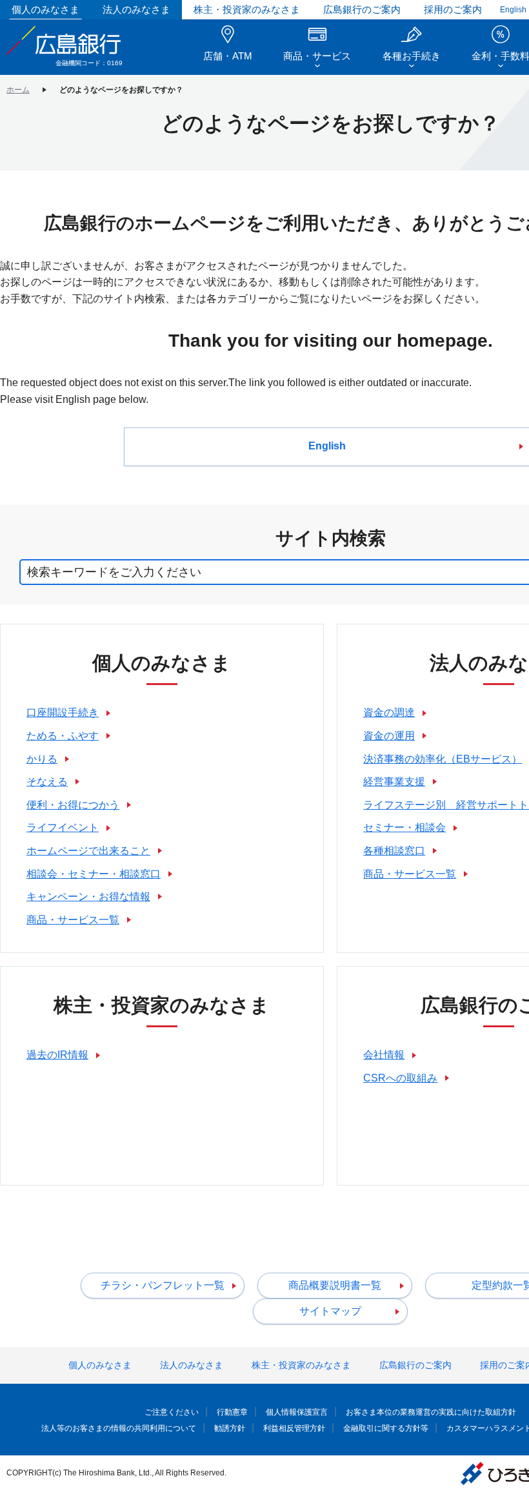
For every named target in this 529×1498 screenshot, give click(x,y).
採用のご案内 (453, 9)
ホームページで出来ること (88, 850)
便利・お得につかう (72, 804)
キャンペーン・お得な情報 (88, 896)
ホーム (18, 89)
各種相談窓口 (394, 850)
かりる (41, 759)
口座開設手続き (62, 712)
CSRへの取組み (400, 1077)
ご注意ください (172, 1412)
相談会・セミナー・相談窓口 (93, 873)
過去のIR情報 (57, 1054)
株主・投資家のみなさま (247, 9)
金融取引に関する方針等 (385, 1428)
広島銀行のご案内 (362, 9)
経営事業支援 (394, 781)
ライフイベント (62, 827)
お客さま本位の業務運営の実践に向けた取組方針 (431, 1412)
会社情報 (383, 1054)
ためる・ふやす (62, 735)
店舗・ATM (227, 55)
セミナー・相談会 (404, 827)
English (513, 9)
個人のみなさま (45, 9)
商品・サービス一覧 (72, 919)
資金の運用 (389, 735)
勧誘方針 (229, 1428)
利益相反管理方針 (294, 1428)
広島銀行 (64, 40)
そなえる (47, 781)
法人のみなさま (136, 9)
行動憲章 (232, 1412)
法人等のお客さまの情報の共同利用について (118, 1428)
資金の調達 (389, 712)
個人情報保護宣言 (297, 1412)
